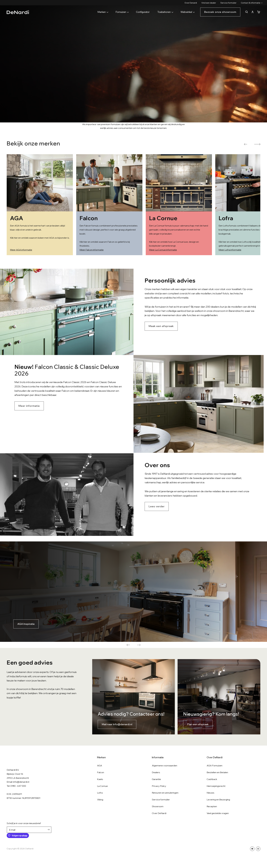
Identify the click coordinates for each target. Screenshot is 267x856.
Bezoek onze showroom (220, 12)
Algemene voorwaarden (164, 765)
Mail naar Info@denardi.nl (117, 724)
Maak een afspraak (161, 326)
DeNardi (29, 848)
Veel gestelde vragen (218, 813)
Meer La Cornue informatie (163, 249)
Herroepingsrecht (216, 786)
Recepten (212, 806)
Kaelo (100, 779)
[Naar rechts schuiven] (257, 144)
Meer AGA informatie (21, 249)
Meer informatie (29, 405)
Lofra (100, 792)
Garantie (156, 779)
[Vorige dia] (128, 645)
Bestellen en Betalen (217, 772)
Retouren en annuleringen (165, 792)
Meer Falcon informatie (92, 249)
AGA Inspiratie (26, 624)
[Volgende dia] (138, 645)
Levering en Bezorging (218, 799)
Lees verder (157, 506)
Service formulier (161, 799)
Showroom (157, 806)
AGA (99, 765)
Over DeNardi (159, 813)
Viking (100, 799)
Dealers (156, 772)
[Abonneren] (48, 829)
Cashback (212, 779)
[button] (250, 2)
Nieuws (210, 792)
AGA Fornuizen (214, 765)
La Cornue (102, 786)
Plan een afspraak (198, 724)
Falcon (100, 772)
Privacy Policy (159, 786)
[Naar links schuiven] (246, 144)
